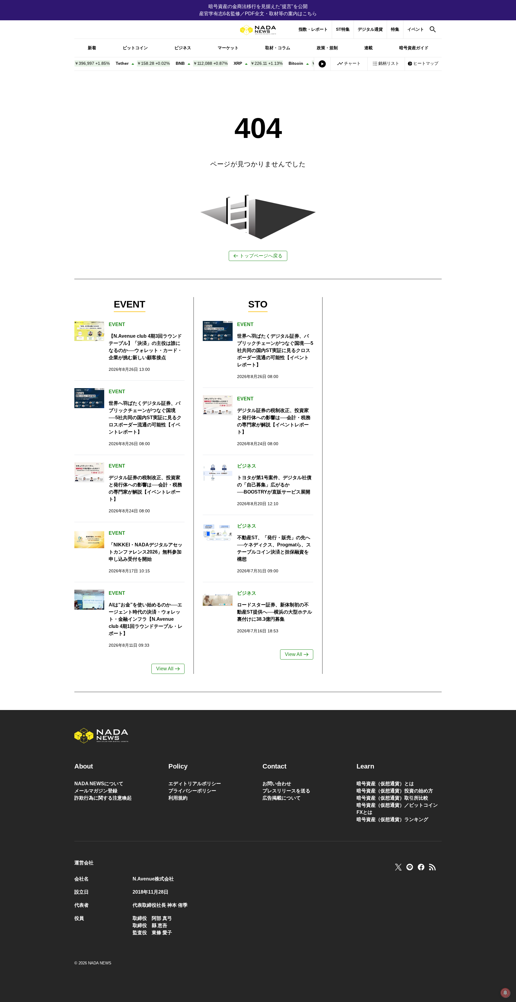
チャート (352, 63)
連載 (368, 47)
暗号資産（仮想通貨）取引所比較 (392, 797)
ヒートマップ (425, 63)
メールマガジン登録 (95, 790)
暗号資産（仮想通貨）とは (385, 783)
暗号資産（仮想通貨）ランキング (392, 819)
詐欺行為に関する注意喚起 (103, 797)
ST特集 (343, 29)
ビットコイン (135, 47)
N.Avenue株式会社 (153, 878)
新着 (92, 47)
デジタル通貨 (370, 29)
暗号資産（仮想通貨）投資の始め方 (395, 790)
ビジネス (182, 47)
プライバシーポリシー (192, 790)
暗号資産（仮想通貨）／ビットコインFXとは (397, 809)
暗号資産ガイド (414, 47)
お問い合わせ (276, 783)
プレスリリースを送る (286, 790)
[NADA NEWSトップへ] (258, 30)
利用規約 (178, 797)
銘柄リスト (388, 63)
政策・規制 (327, 47)
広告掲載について (281, 797)
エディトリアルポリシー (194, 783)
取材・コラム (277, 47)
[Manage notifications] (505, 993)
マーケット (228, 47)
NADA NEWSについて (98, 783)
